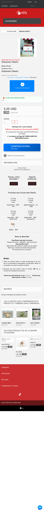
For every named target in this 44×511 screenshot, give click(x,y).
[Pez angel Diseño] (22, 343)
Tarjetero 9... (21, 323)
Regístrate (5, 6)
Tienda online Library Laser (13, 402)
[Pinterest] (24, 394)
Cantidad (6, 119)
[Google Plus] (19, 394)
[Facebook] (3, 394)
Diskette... (33, 342)
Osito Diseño (35, 323)
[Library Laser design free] (22, 408)
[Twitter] (8, 394)
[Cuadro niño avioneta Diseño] (8, 314)
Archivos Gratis (11, 31)
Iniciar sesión (13, 6)
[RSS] (12, 394)
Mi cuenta (5, 380)
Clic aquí (14, 184)
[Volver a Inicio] (4, 31)
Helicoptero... (6, 344)
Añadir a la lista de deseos (15, 156)
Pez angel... (19, 352)
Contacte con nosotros (7, 1)
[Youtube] (16, 394)
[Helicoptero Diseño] (8, 339)
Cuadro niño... (7, 323)
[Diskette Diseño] (36, 338)
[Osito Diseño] (36, 314)
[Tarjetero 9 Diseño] (22, 314)
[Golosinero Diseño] (27, 47)
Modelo (4, 66)
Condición (5, 68)
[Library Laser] (22, 13)
